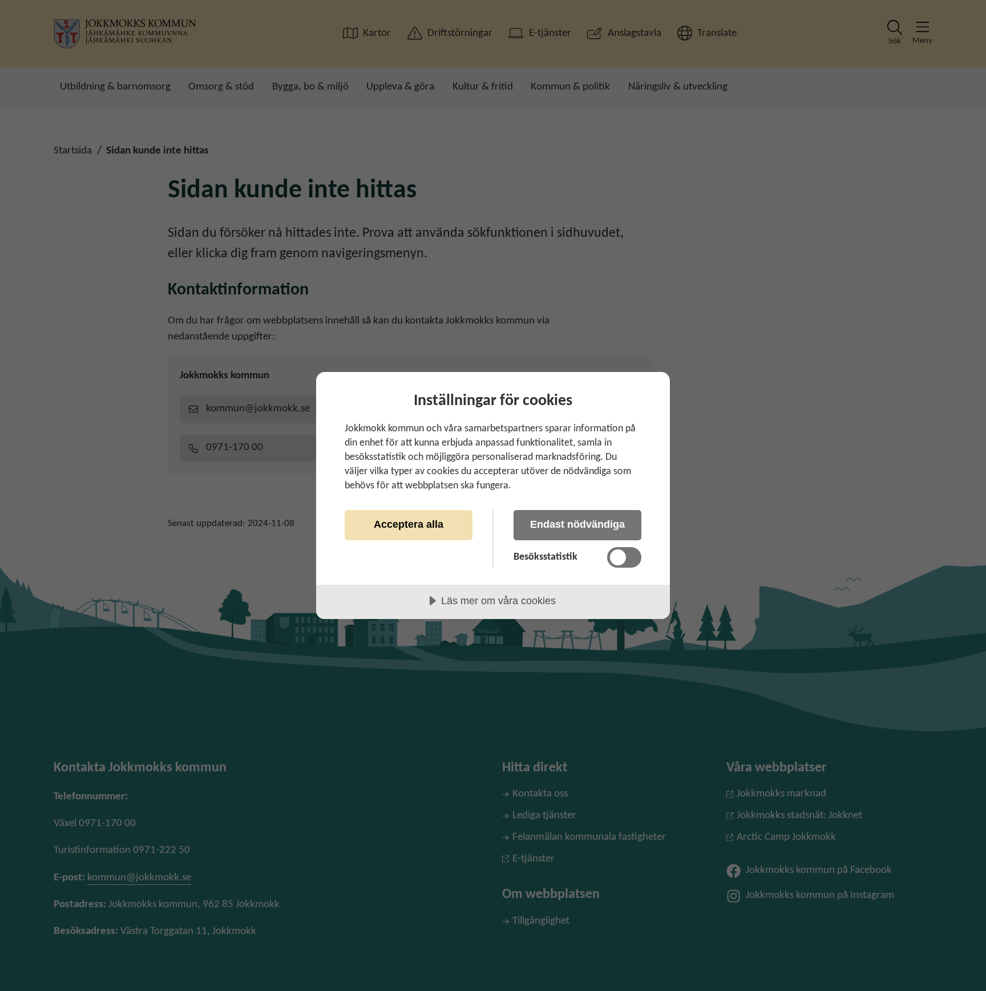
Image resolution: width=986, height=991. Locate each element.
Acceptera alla (408, 524)
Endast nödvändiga (577, 524)
